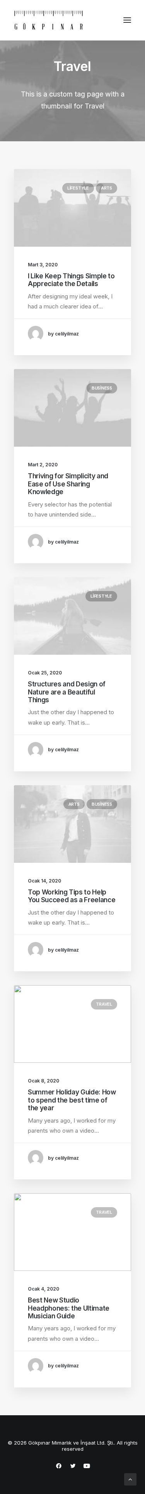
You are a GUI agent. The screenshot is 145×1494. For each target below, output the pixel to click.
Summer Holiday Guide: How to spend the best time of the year (72, 1100)
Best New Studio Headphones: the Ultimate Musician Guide (68, 1308)
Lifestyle (78, 188)
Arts (106, 188)
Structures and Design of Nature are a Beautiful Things (67, 692)
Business (102, 388)
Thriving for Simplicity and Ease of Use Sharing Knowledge (68, 484)
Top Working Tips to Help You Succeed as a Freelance (71, 896)
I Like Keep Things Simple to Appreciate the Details (71, 280)
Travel (104, 1004)
